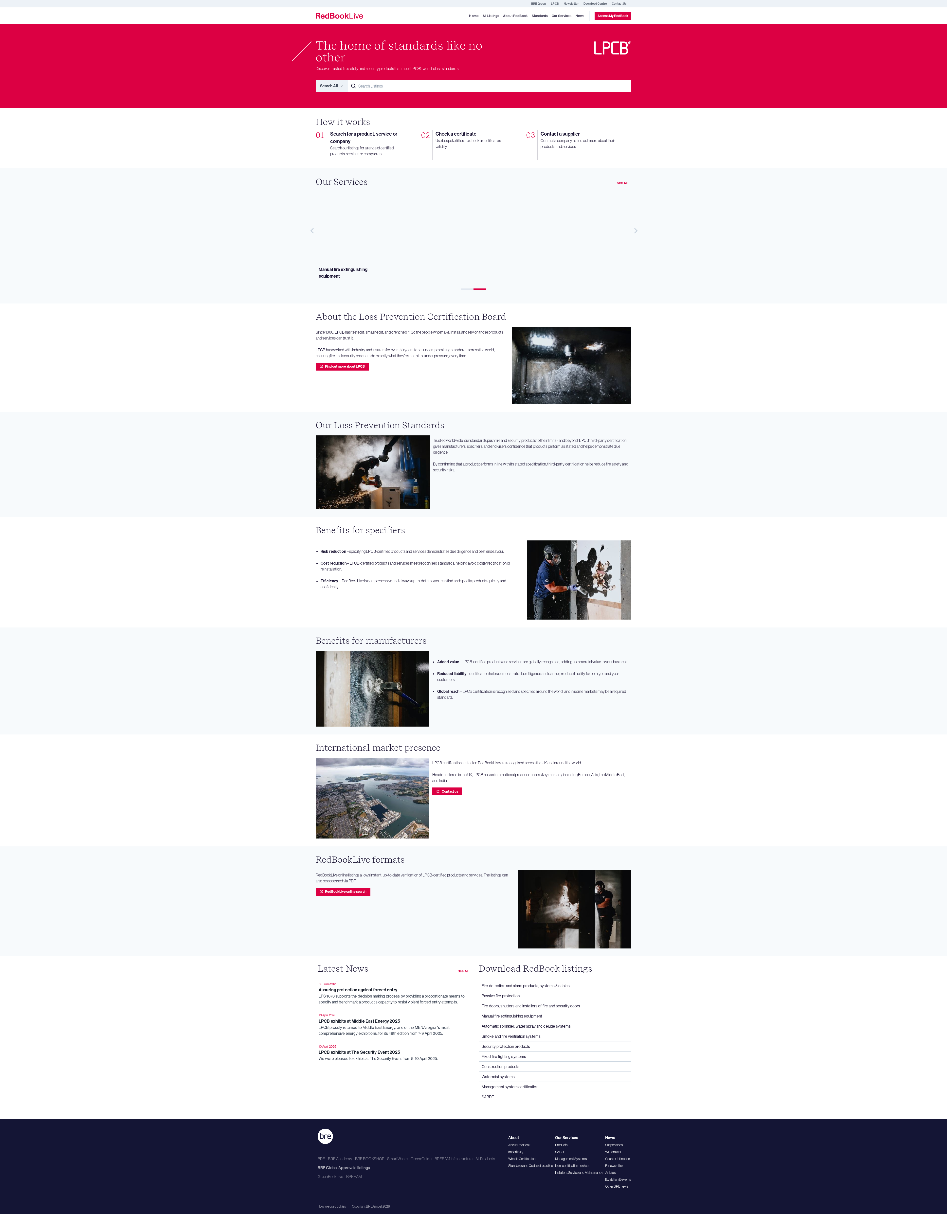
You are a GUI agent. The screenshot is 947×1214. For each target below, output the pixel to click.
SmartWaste (397, 1158)
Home (473, 16)
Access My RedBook (613, 16)
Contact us (450, 791)
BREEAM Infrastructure (454, 1158)
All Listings (491, 16)
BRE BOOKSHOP (369, 1158)
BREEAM (354, 1176)
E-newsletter (614, 1165)
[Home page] (339, 16)
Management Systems (571, 1159)
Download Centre (595, 3)
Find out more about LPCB (345, 366)
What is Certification (522, 1159)
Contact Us (619, 3)
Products (561, 1145)
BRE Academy (340, 1158)
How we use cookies (332, 1206)
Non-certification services (572, 1165)
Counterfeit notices (618, 1159)
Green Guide (421, 1158)
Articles (610, 1172)
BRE (321, 1158)
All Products (485, 1158)
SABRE (560, 1152)
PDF (352, 880)
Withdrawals (613, 1152)
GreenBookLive (330, 1176)
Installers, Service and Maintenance (579, 1172)
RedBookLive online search (345, 891)
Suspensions (614, 1145)
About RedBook (519, 1145)
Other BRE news (616, 1186)
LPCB (555, 3)
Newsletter (571, 3)
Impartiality (515, 1152)
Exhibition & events (618, 1179)
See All (622, 183)
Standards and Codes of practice (530, 1165)
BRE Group (538, 3)
